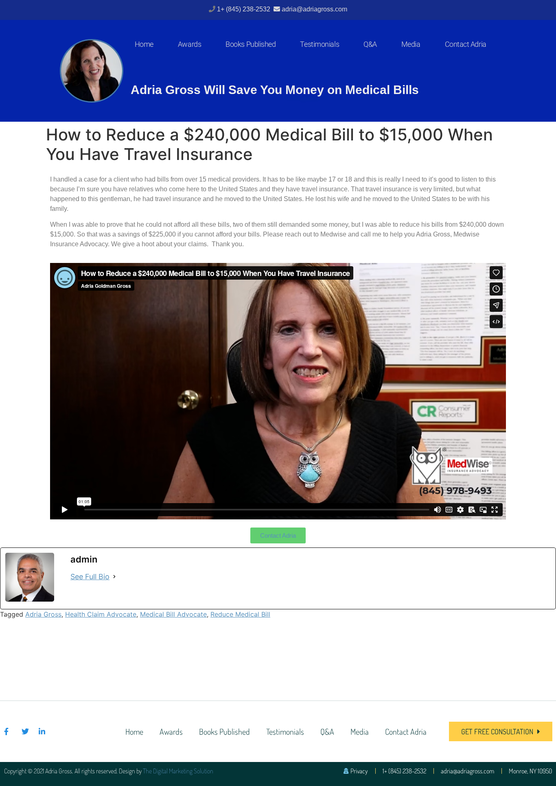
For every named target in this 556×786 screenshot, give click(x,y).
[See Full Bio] (114, 576)
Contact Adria (465, 44)
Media (410, 44)
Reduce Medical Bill (240, 614)
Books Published (250, 44)
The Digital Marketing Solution (178, 771)
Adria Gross (43, 614)
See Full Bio (89, 576)
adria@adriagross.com (314, 9)
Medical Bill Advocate (173, 614)
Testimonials (319, 44)
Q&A (370, 44)
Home (144, 44)
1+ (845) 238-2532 (244, 9)
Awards (189, 44)
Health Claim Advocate (100, 614)
